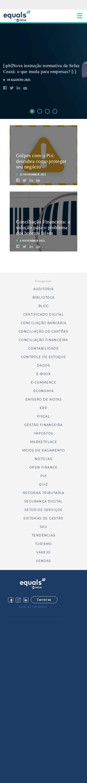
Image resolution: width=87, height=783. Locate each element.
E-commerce (43, 382)
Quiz (43, 484)
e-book (43, 374)
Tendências (43, 535)
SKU (43, 527)
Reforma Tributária (43, 493)
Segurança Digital (43, 501)
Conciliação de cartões (43, 331)
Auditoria (43, 289)
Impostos (43, 433)
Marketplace (43, 442)
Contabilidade (43, 348)
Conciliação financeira (43, 340)
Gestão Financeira (43, 425)
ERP (43, 408)
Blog (43, 306)
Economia (43, 391)
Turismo (43, 544)
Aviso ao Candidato (33, 607)
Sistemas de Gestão (43, 518)
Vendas (43, 561)
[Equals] (32, 583)
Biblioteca (44, 297)
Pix (43, 476)
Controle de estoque (43, 357)
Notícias (43, 459)
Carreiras (44, 599)
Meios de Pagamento (43, 450)
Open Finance (43, 467)
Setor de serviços (43, 510)
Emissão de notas (43, 399)
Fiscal (43, 416)
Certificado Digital (43, 314)
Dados (43, 365)
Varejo (43, 552)
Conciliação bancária (43, 323)
